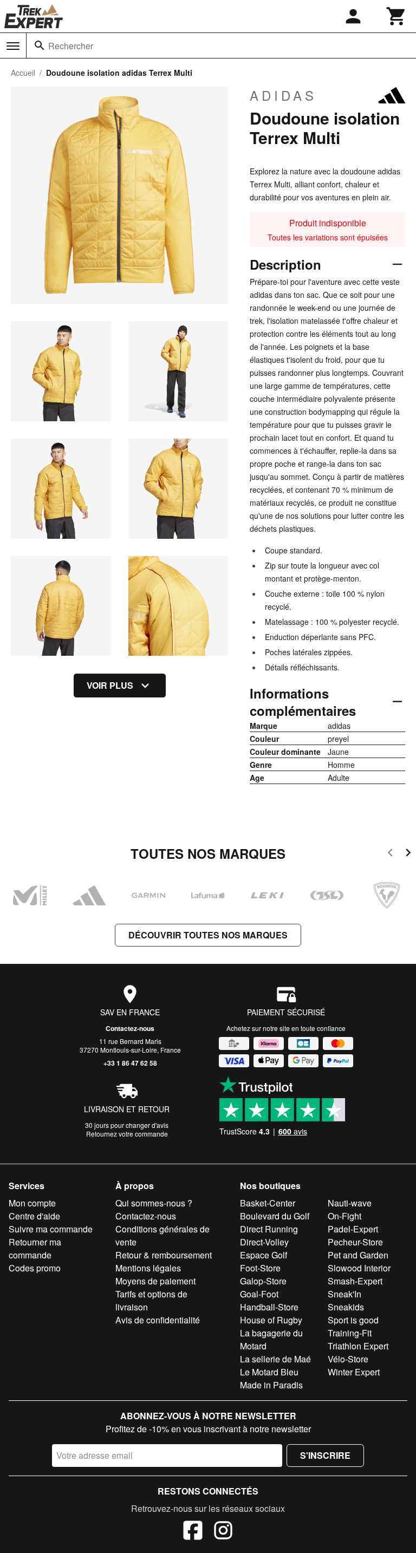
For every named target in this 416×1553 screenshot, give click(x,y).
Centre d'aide (34, 1216)
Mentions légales (148, 1268)
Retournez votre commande (127, 1133)
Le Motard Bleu (269, 1372)
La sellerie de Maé (275, 1359)
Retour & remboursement (163, 1255)
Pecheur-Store (355, 1242)
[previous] (390, 854)
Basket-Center (267, 1203)
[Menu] (13, 46)
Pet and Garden (358, 1255)
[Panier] (396, 16)
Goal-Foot (259, 1294)
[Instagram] (223, 1531)
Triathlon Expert (358, 1346)
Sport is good (353, 1320)
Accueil (23, 72)
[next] (408, 854)
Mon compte (32, 1203)
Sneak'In (344, 1294)
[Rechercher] (39, 45)
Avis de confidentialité (157, 1320)
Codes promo (35, 1268)
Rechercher (70, 46)
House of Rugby (271, 1320)
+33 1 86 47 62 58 (130, 1063)
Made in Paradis (271, 1385)
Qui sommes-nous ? (153, 1203)
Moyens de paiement (155, 1281)
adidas (283, 95)
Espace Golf (263, 1255)
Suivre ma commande (51, 1229)
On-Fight (344, 1216)
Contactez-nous (130, 1028)
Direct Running (269, 1229)
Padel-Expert (353, 1229)
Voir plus (110, 685)
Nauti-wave (350, 1203)
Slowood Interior (359, 1268)
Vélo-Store (348, 1359)
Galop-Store (263, 1281)
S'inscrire (325, 1455)
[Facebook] (193, 1531)
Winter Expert (354, 1372)
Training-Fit (350, 1333)
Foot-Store (260, 1268)
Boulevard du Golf (274, 1216)
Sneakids (346, 1307)
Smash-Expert (355, 1281)
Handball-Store (269, 1307)
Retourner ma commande (35, 1248)
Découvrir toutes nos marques (208, 935)
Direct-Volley (264, 1242)
